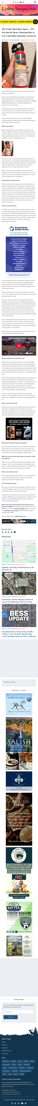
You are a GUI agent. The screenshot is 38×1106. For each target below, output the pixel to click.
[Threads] (3, 532)
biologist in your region (12, 510)
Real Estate (22, 1067)
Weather (16, 1074)
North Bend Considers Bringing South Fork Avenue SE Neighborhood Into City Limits (17, 600)
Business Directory (7, 1050)
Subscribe (10, 1017)
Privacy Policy (30, 1099)
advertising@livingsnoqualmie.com (11, 1094)
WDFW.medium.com (20, 516)
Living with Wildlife (19, 508)
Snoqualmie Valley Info (27, 40)
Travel (9, 1074)
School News (6, 1071)
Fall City (32, 1061)
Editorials (26, 1061)
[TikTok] (12, 532)
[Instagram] (9, 532)
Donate (4, 1042)
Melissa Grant (16, 40)
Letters (20, 1064)
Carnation (13, 1061)
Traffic (4, 1074)
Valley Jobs (5, 1048)
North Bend (27, 1064)
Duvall (19, 1061)
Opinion (5, 1067)
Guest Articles (6, 1064)
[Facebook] (6, 532)
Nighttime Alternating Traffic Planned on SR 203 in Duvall (18, 568)
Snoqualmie (14, 1071)
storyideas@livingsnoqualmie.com (11, 1092)
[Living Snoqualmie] (19, 9)
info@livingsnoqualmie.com (9, 1090)
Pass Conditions (13, 1067)
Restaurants (30, 1067)
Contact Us (5, 1053)
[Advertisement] (19, 658)
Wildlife (22, 1074)
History (14, 1064)
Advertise (4, 1045)
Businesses (6, 1061)
